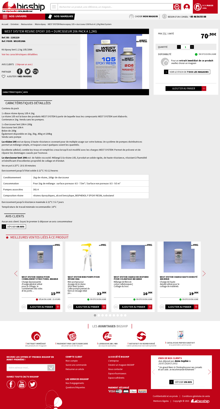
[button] (192, 47)
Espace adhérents (116, 377)
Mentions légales (161, 401)
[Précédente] (16, 273)
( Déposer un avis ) (23, 64)
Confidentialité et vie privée (165, 396)
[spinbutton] (185, 47)
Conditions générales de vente (196, 396)
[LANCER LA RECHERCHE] (177, 7)
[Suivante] (204, 273)
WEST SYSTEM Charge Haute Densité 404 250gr (178, 278)
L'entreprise (113, 360)
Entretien (15, 24)
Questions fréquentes (75, 387)
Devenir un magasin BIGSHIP (121, 364)
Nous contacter (115, 369)
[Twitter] (33, 384)
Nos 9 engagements (75, 383)
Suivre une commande (76, 364)
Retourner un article (75, 369)
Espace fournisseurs (117, 373)
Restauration (26, 24)
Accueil (5, 24)
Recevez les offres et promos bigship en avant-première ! (30, 358)
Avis (25, 92)
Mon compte (72, 360)
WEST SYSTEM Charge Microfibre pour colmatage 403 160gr (131, 278)
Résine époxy (40, 24)
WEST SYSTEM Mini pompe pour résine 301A (84, 278)
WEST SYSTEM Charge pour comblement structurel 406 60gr (40, 278)
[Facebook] (11, 384)
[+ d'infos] (23, 307)
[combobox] (54, 7)
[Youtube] (22, 384)
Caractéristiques (12, 92)
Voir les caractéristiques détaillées (20, 54)
